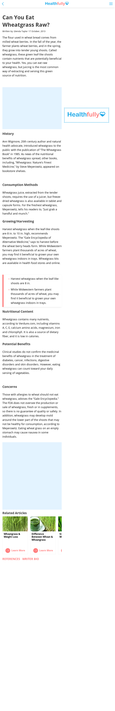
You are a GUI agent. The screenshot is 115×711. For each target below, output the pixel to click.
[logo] (86, 115)
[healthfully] (57, 4)
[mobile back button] (3, 3)
